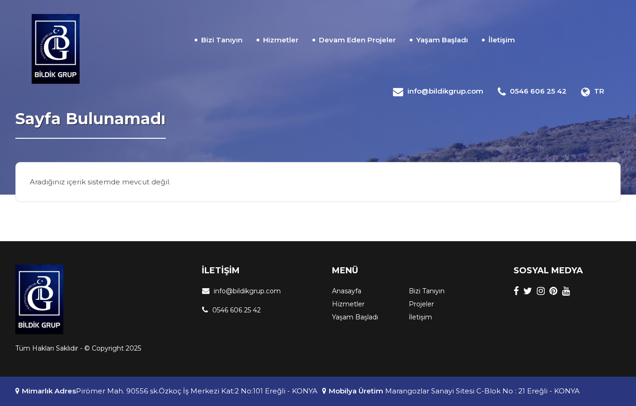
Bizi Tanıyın (222, 39)
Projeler (421, 304)
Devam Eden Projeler (357, 39)
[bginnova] (56, 49)
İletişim (501, 39)
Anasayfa (346, 291)
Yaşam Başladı (442, 39)
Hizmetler (280, 39)
